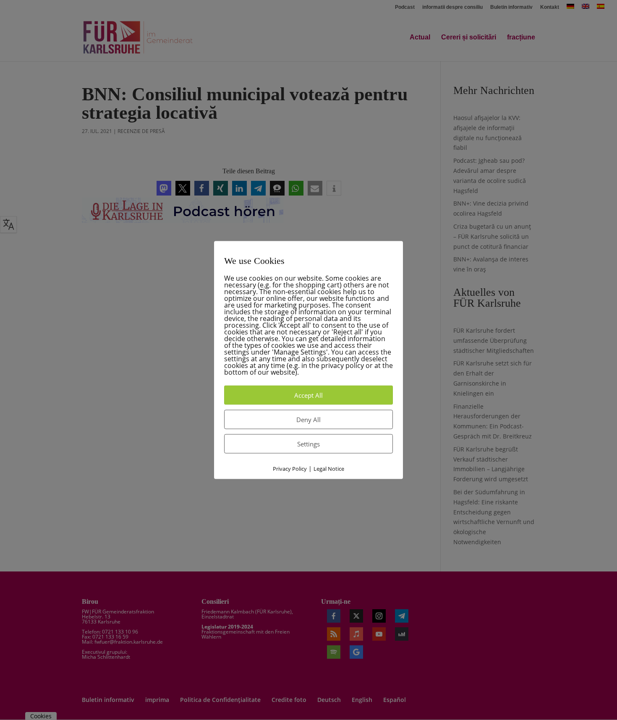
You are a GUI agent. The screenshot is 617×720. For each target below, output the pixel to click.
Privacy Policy (290, 468)
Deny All (308, 419)
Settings (308, 444)
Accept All (308, 395)
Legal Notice (329, 468)
